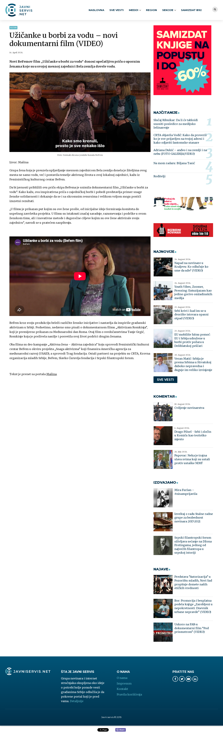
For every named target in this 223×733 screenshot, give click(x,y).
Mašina (51, 374)
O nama (122, 678)
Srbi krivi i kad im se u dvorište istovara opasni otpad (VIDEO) (191, 314)
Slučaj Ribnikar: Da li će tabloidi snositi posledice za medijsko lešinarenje (175, 123)
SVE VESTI (116, 10)
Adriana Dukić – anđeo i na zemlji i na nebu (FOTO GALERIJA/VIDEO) (180, 152)
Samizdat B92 (191, 10)
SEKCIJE (167, 10)
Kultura (13, 28)
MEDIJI (133, 10)
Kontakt (122, 689)
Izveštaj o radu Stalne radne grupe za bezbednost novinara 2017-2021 (193, 517)
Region (151, 10)
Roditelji (159, 176)
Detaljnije (76, 701)
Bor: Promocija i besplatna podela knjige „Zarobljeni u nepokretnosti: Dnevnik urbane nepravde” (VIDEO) (193, 606)
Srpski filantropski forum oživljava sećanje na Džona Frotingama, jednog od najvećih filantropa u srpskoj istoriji (193, 545)
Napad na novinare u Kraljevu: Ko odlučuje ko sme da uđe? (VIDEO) (191, 266)
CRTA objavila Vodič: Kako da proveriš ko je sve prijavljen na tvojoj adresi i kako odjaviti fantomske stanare (180, 138)
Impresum (124, 683)
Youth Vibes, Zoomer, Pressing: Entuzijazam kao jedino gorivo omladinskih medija (193, 292)
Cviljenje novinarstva (189, 408)
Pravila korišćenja (129, 694)
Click (120, 730)
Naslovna (96, 10)
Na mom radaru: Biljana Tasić (174, 163)
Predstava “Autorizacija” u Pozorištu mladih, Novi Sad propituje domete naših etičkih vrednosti (193, 582)
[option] (80, 112)
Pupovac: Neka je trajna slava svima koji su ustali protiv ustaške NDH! (192, 459)
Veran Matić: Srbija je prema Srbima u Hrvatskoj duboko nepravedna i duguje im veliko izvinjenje (193, 364)
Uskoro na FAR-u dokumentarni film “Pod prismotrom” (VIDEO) (191, 628)
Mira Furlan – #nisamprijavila (185, 492)
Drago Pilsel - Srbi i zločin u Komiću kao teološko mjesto (192, 435)
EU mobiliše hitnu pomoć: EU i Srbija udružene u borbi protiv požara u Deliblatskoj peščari (192, 340)
